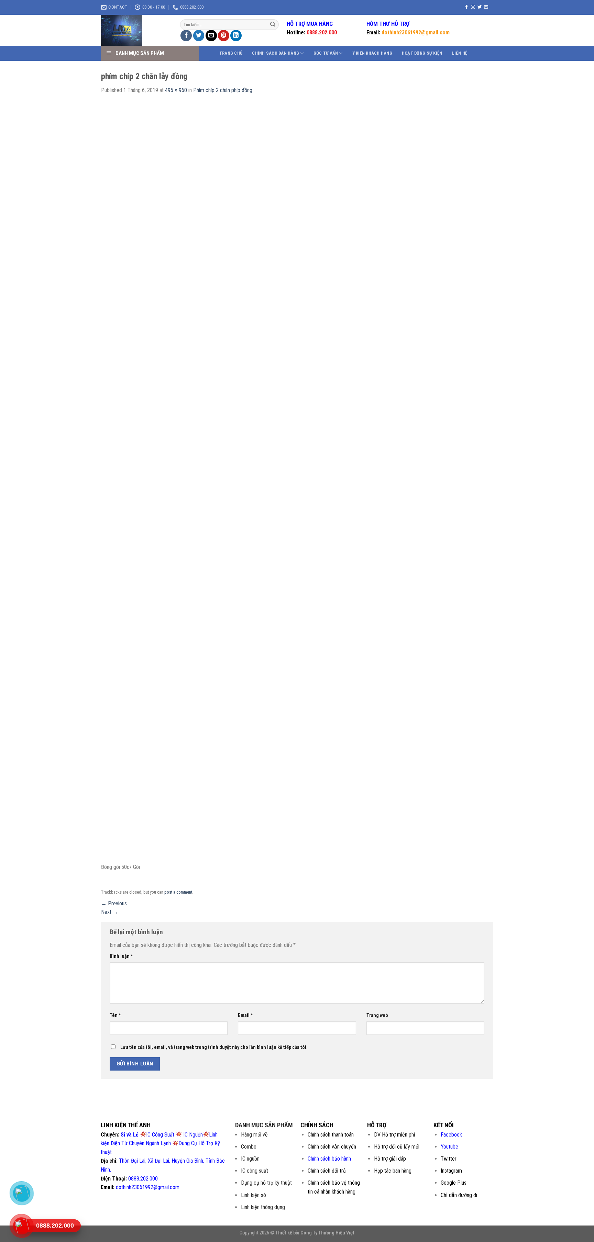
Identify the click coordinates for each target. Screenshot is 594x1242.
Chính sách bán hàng (275, 53)
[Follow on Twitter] (479, 7)
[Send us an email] (486, 7)
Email (245, 1015)
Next (109, 912)
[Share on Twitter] (199, 35)
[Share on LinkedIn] (236, 35)
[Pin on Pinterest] (223, 35)
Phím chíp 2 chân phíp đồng (222, 90)
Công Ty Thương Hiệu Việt (327, 1233)
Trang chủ (230, 53)
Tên (115, 1015)
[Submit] (272, 24)
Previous (114, 903)
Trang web (377, 1015)
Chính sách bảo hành (329, 1158)
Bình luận (121, 956)
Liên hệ (459, 53)
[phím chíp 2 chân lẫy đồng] (297, 482)
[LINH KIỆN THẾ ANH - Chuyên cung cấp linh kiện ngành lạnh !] (135, 30)
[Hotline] (21, 1225)
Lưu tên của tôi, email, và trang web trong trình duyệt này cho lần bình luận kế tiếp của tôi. (214, 1047)
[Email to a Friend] (211, 35)
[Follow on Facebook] (466, 7)
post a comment (178, 892)
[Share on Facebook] (186, 35)
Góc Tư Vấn (326, 53)
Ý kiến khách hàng (372, 53)
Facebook (451, 1134)
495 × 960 (176, 90)
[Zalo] (21, 1193)
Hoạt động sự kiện (422, 53)
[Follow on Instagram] (473, 7)
